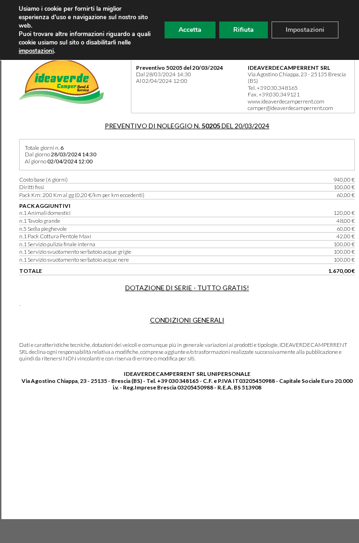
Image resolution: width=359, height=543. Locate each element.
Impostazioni (305, 29)
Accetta (190, 29)
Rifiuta (243, 29)
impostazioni (36, 51)
